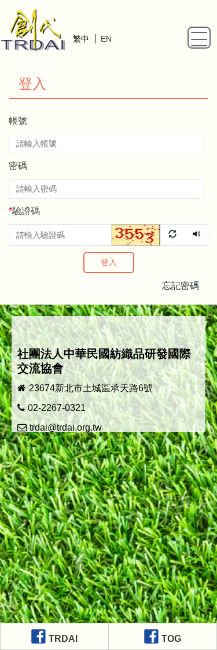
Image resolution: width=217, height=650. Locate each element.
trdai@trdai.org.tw (66, 427)
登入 (109, 262)
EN (106, 38)
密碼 (18, 166)
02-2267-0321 (57, 408)
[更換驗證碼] (149, 234)
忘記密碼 (180, 286)
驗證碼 (24, 211)
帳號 (18, 121)
